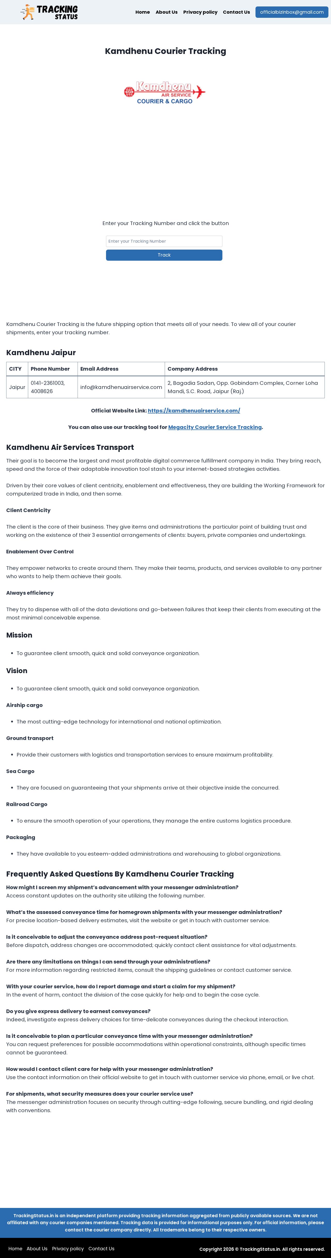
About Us (167, 12)
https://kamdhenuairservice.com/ (194, 410)
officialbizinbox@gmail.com (292, 12)
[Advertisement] (165, 159)
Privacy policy (200, 12)
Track (164, 255)
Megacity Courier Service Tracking (215, 427)
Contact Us (236, 12)
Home (143, 12)
